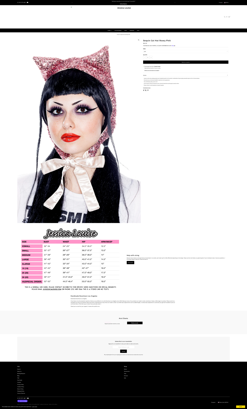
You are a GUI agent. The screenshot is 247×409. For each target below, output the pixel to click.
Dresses (132, 30)
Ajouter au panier (186, 62)
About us (19, 371)
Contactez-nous (146, 87)
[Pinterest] (22, 2)
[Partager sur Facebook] (143, 90)
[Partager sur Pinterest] (147, 90)
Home (109, 30)
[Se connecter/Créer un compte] (226, 16)
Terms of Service (21, 393)
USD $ (227, 2)
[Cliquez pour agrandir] (138, 40)
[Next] (174, 2)
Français (220, 2)
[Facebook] (19, 2)
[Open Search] (224, 16)
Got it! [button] (240, 406)
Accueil (118, 34)
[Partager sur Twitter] (146, 90)
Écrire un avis (134, 323)
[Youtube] (27, 2)
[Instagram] (21, 2)
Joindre (123, 351)
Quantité (145, 54)
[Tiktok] (24, 2)
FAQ (18, 378)
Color (144, 48)
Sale (138, 30)
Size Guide (130, 262)
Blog (18, 375)
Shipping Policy (20, 391)
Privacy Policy (20, 384)
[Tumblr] (25, 2)
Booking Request (21, 373)
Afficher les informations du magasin (151, 70)
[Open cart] (229, 16)
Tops (125, 30)
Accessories (118, 30)
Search (19, 369)
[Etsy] (18, 2)
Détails (144, 75)
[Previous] (72, 2)
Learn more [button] (34, 406)
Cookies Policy (20, 386)
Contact (19, 382)
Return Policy (20, 389)
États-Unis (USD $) (223, 402)
